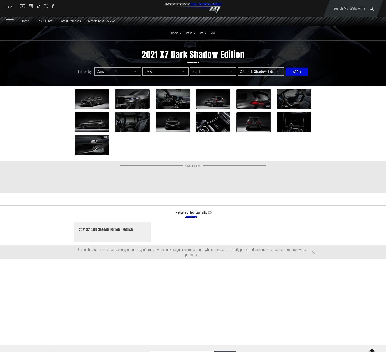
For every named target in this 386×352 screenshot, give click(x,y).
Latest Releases (70, 21)
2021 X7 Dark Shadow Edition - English (106, 229)
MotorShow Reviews (102, 21)
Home (25, 21)
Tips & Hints (44, 21)
